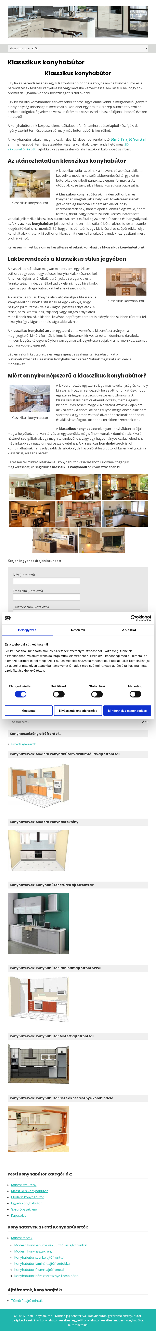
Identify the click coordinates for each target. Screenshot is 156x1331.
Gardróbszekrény (24, 1209)
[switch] (59, 694)
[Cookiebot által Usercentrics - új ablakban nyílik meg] (133, 618)
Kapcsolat (18, 1215)
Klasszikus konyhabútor (29, 1191)
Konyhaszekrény (23, 1185)
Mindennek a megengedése (127, 710)
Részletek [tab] (78, 630)
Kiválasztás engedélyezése (78, 710)
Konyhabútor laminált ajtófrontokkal (42, 1263)
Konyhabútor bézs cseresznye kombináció (46, 1276)
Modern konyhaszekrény (33, 1251)
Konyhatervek (21, 1238)
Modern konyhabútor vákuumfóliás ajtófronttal (50, 1245)
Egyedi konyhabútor (26, 1203)
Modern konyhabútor (27, 1197)
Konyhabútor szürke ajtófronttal (39, 1257)
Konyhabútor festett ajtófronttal (39, 1269)
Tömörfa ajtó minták (23, 744)
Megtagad (29, 710)
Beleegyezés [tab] (27, 630)
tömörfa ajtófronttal (128, 139)
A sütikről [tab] (129, 630)
